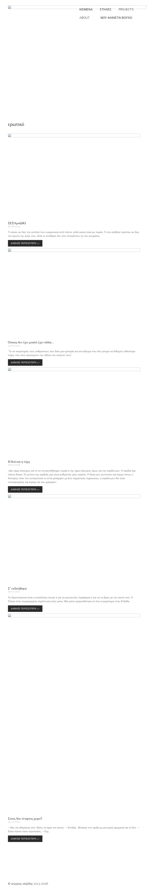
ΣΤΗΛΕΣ (105, 9)
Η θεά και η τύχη (19, 461)
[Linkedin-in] (80, 869)
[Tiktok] (70, 869)
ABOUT (84, 17)
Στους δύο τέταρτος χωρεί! (25, 818)
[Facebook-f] (61, 869)
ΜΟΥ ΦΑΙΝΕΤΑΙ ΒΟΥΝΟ (115, 17)
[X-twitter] (90, 869)
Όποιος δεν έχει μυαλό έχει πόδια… (31, 342)
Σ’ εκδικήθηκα (17, 588)
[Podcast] (41, 869)
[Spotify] (31, 869)
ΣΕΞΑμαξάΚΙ (17, 223)
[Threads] (51, 869)
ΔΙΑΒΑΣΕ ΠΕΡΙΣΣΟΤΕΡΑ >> (26, 242)
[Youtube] (22, 869)
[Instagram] (12, 869)
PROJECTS (126, 9)
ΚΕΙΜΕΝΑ (86, 9)
